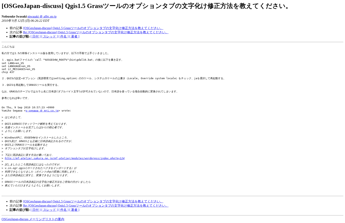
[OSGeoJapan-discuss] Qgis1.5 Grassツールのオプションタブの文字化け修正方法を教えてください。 (93, 28)
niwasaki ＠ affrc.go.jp (42, 16)
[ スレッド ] (49, 36)
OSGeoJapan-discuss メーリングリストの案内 (33, 219)
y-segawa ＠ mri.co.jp (42, 110)
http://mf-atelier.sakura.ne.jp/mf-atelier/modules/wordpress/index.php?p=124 (65, 158)
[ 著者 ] (74, 36)
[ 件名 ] (63, 36)
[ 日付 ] (36, 36)
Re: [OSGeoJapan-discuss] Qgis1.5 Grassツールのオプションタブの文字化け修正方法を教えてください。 (96, 32)
